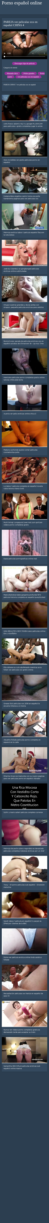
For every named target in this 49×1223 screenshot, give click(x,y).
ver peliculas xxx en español (28, 77)
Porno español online (22, 3)
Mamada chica (12, 73)
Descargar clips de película (25, 63)
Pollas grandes (29, 73)
